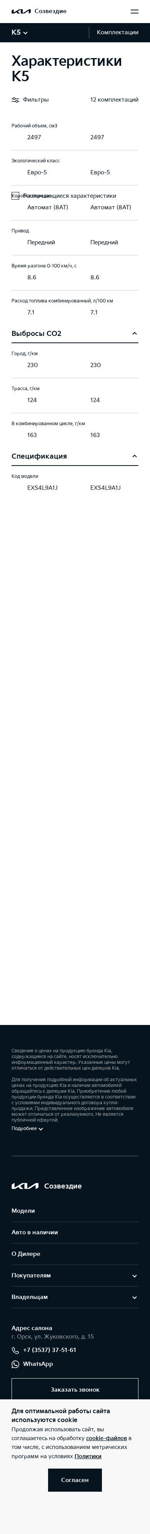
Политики (88, 1456)
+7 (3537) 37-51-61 (49, 1350)
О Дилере (26, 1254)
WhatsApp (38, 1364)
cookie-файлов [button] (106, 1438)
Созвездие (51, 11)
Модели (23, 1211)
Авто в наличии (35, 1232)
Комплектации (117, 32)
